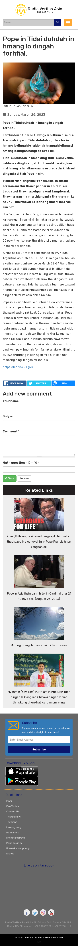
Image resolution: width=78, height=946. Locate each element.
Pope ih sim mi (14, 842)
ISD (39, 942)
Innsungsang (13, 827)
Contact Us (12, 811)
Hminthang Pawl (15, 837)
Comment (11, 431)
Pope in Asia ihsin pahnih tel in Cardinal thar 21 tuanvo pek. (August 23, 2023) (39, 596)
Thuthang (11, 821)
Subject (9, 416)
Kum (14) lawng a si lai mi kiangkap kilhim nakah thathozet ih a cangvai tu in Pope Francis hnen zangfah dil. (39, 542)
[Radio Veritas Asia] (39, 9)
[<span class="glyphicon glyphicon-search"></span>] (57, 22)
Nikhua (10, 853)
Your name (11, 401)
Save (11, 478)
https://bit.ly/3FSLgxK (18, 367)
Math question (15, 462)
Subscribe (39, 749)
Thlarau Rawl (13, 816)
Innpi (9, 800)
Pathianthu (12, 832)
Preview (24, 478)
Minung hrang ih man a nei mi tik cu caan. (39, 645)
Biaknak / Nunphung (18, 848)
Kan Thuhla (12, 806)
